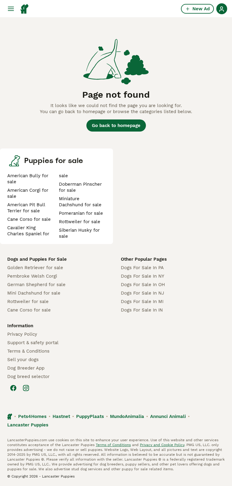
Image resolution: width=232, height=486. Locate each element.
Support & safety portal (33, 342)
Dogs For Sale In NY (142, 276)
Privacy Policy (22, 334)
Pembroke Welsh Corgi (32, 276)
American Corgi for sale (27, 193)
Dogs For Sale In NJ (142, 293)
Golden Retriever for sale (35, 267)
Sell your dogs (23, 359)
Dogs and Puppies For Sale (37, 259)
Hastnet (61, 416)
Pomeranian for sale (81, 213)
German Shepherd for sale (36, 284)
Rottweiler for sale (79, 221)
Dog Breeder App (25, 368)
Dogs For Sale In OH (143, 284)
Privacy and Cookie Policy (162, 445)
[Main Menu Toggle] (11, 9)
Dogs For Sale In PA (142, 267)
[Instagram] (26, 388)
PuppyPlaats (90, 416)
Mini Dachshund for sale (33, 293)
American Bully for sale (27, 178)
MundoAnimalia (127, 416)
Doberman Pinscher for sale (80, 187)
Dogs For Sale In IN (142, 310)
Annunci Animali (168, 416)
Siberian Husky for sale (79, 233)
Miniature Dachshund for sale (80, 201)
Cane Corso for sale (29, 219)
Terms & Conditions (28, 351)
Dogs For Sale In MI (142, 301)
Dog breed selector (28, 376)
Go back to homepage (116, 125)
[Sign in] (221, 8)
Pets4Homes (32, 416)
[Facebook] (13, 388)
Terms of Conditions (113, 445)
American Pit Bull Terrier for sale (26, 208)
